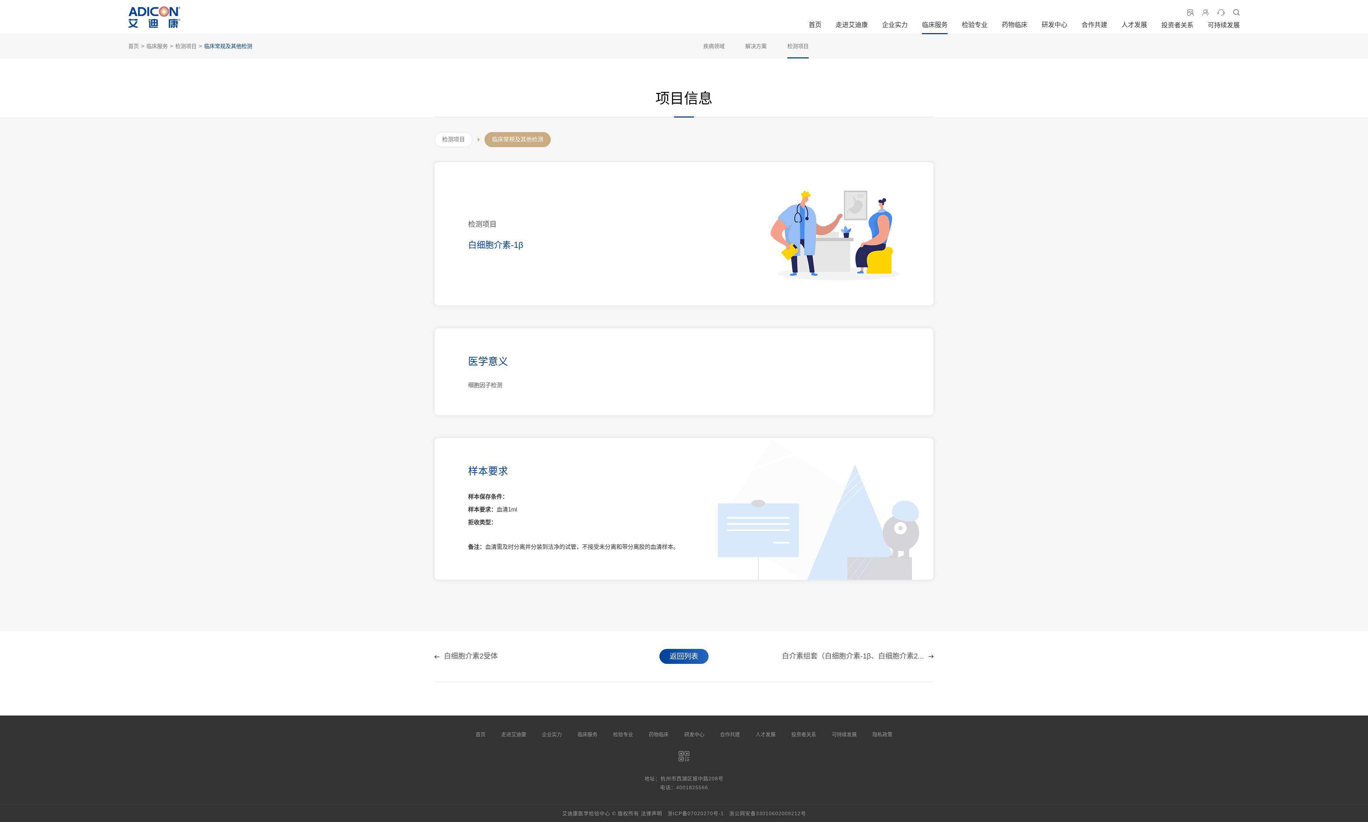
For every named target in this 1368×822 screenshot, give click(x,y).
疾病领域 (714, 46)
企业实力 (895, 24)
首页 (815, 24)
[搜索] (1236, 13)
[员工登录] (1190, 13)
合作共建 (1094, 24)
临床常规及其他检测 (228, 46)
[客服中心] (1221, 13)
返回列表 (684, 656)
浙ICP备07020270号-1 (696, 813)
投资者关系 (1177, 25)
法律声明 (651, 813)
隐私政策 (882, 734)
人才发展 (1134, 24)
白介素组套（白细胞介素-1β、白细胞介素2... (853, 656)
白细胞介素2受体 (471, 656)
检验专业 (975, 24)
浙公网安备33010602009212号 (767, 813)
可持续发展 (1224, 25)
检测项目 (186, 46)
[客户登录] (1205, 13)
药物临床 (1014, 24)
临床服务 (935, 24)
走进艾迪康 (852, 24)
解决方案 (756, 46)
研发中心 (1054, 24)
